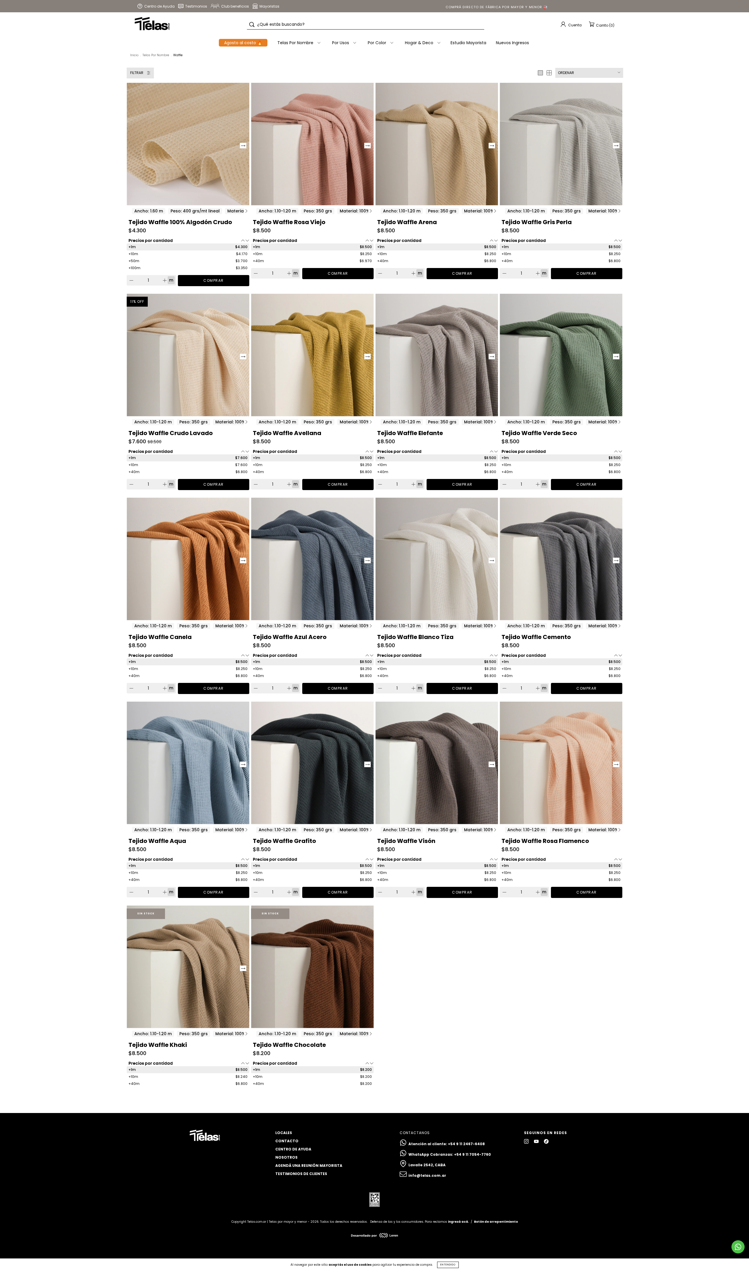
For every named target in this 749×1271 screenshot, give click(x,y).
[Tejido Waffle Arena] (436, 144)
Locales (283, 1132)
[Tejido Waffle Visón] (436, 763)
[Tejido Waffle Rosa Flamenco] (561, 763)
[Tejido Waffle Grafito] (312, 763)
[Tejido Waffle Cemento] (561, 559)
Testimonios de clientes (301, 1173)
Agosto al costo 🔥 (243, 43)
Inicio (134, 55)
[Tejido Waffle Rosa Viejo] (312, 144)
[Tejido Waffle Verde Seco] (561, 355)
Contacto (286, 1140)
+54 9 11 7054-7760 (472, 1154)
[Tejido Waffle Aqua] (188, 763)
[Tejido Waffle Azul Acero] (312, 559)
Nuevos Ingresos (512, 43)
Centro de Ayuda (293, 1149)
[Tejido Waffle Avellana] (312, 355)
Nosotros (286, 1157)
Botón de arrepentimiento (496, 1222)
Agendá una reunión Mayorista (308, 1165)
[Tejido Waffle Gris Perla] (561, 144)
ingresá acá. (458, 1222)
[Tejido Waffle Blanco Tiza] (436, 559)
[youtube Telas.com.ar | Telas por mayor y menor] (537, 1141)
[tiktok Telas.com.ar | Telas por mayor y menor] (546, 1141)
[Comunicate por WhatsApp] (738, 1246)
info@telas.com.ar (427, 1175)
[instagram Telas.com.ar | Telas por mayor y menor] (527, 1141)
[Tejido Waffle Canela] (188, 559)
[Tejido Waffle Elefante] (436, 355)
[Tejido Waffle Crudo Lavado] (188, 355)
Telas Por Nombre (155, 55)
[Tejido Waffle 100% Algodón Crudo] (188, 144)
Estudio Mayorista (468, 43)
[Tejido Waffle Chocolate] (312, 967)
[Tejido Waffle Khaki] (188, 967)
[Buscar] (252, 25)
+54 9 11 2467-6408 (466, 1143)
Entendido (448, 1264)
